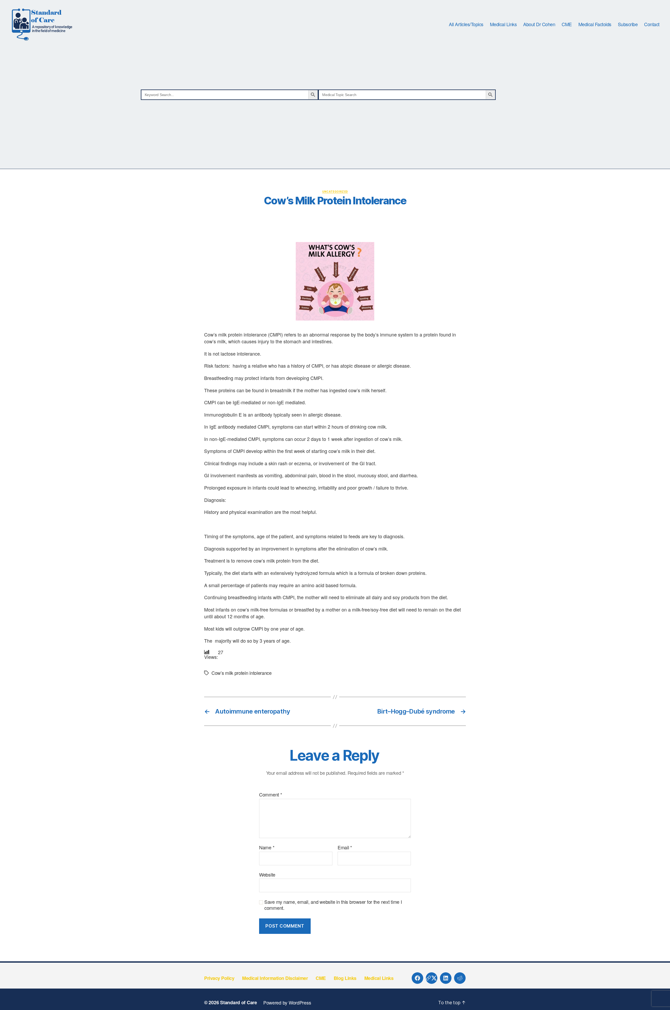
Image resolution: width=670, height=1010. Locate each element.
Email (345, 847)
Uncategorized (335, 191)
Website (267, 874)
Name (266, 847)
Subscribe (628, 24)
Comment (270, 795)
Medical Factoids (594, 24)
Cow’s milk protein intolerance (241, 672)
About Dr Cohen (539, 24)
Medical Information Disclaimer (275, 978)
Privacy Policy (219, 978)
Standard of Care (238, 1002)
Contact (652, 24)
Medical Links (503, 24)
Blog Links (345, 978)
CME (567, 24)
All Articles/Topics (466, 24)
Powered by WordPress (287, 1002)
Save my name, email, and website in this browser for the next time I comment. (333, 905)
